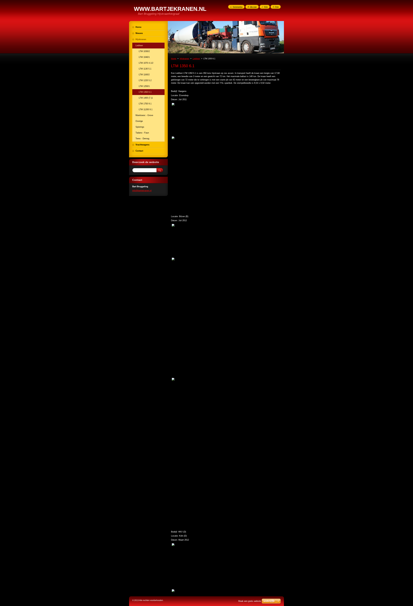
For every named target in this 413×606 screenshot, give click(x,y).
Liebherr (196, 59)
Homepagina (237, 7)
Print (277, 7)
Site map (253, 7)
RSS (266, 7)
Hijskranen (184, 59)
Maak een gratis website (249, 601)
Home (173, 59)
